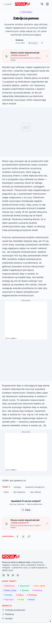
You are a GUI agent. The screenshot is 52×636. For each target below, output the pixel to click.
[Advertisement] (26, 319)
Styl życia (9, 599)
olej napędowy (19, 492)
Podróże (8, 595)
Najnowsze (10, 586)
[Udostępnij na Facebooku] (17, 536)
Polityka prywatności (15, 610)
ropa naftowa (35, 492)
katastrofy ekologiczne (34, 487)
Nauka (32, 599)
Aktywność (24, 586)
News (6, 492)
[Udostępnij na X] (23, 536)
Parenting (38, 590)
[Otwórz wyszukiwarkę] (42, 4)
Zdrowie (25, 590)
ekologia (17, 487)
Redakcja (19, 40)
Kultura (20, 595)
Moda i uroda (10, 590)
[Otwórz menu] (47, 4)
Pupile (21, 599)
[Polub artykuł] (42, 43)
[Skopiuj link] (29, 536)
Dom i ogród (40, 586)
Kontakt (8, 618)
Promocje (33, 595)
